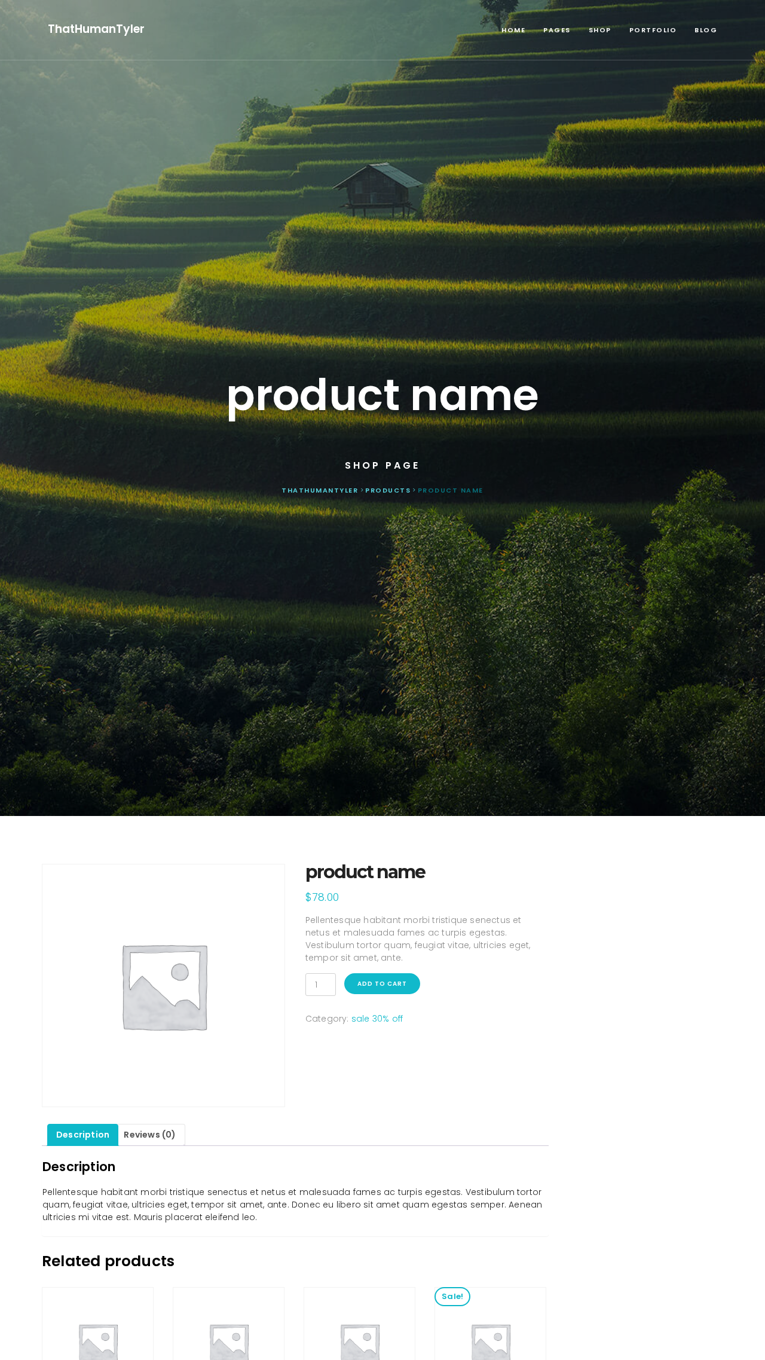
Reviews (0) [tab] (150, 1135)
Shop (600, 30)
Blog (705, 30)
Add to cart (382, 983)
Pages (557, 30)
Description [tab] (82, 1135)
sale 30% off (377, 1019)
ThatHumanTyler (96, 29)
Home (513, 30)
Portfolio (653, 30)
